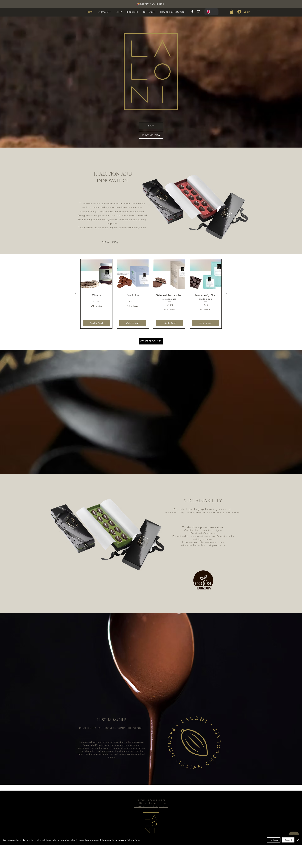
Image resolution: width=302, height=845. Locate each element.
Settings (274, 840)
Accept (288, 840)
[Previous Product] (76, 294)
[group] (151, 294)
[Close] (298, 839)
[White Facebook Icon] (192, 12)
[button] (232, 11)
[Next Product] (226, 294)
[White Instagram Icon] (199, 12)
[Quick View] (96, 275)
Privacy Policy (134, 840)
